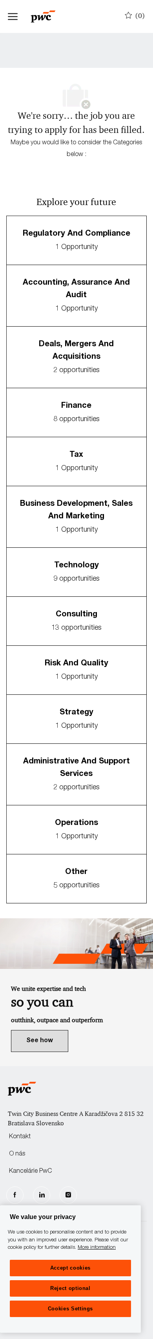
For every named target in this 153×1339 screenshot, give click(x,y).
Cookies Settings (70, 1309)
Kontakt (20, 1137)
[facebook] (15, 1195)
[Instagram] (68, 1195)
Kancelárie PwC (30, 1171)
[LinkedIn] (41, 1195)
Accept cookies (70, 1268)
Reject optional (70, 1288)
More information (97, 1247)
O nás (17, 1154)
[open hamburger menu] (13, 16)
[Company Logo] (47, 16)
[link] (39, 1041)
